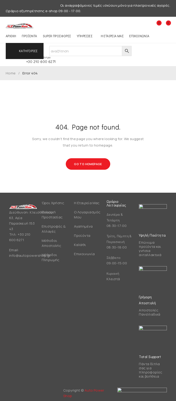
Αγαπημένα (83, 226)
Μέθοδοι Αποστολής (51, 243)
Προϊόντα (82, 235)
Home (11, 73)
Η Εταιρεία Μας (87, 202)
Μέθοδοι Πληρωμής (51, 257)
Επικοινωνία (84, 253)
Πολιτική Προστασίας (52, 215)
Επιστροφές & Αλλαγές (54, 229)
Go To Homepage (88, 164)
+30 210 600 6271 (41, 61)
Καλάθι (80, 244)
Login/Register (146, 25)
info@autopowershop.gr (29, 255)
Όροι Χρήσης (53, 202)
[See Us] (25, 392)
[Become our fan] (13, 392)
